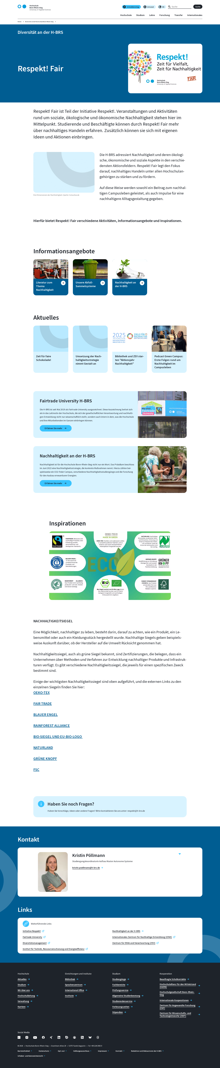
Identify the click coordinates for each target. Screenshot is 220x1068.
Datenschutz (44, 1051)
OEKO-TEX (41, 692)
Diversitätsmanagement (35, 943)
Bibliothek (70, 979)
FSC (36, 769)
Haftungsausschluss (81, 1051)
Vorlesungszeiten (120, 1006)
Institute (69, 995)
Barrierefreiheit (24, 1051)
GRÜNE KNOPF (45, 758)
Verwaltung (23, 1001)
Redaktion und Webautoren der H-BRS (146, 1051)
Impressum (102, 1051)
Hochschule (126, 15)
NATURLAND (43, 747)
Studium (140, 15)
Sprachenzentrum (73, 984)
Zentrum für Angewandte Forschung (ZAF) (177, 1006)
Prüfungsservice (120, 990)
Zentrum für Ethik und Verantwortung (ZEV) (133, 943)
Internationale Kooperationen (174, 1000)
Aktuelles (22, 979)
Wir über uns (24, 990)
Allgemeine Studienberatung (126, 995)
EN (163, 7)
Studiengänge (119, 979)
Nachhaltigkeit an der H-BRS (126, 931)
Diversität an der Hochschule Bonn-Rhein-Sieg (39, 21)
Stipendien (117, 1012)
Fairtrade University (32, 937)
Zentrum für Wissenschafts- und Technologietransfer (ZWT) (175, 1014)
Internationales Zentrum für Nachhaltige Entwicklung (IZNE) (142, 937)
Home (19, 21)
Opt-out (61, 1051)
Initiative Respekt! (32, 931)
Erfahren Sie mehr (53, 428)
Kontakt (119, 1051)
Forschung (164, 15)
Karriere (21, 1006)
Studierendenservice (122, 1001)
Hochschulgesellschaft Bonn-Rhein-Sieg (177, 993)
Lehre (152, 15)
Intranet (150, 7)
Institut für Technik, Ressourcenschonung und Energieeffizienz (53, 949)
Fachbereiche (118, 984)
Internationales (194, 15)
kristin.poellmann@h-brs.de (86, 867)
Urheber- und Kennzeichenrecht (30, 1056)
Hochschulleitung (26, 995)
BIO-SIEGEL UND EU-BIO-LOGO (57, 736)
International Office (74, 990)
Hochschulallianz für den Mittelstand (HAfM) (178, 985)
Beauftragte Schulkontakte (173, 979)
